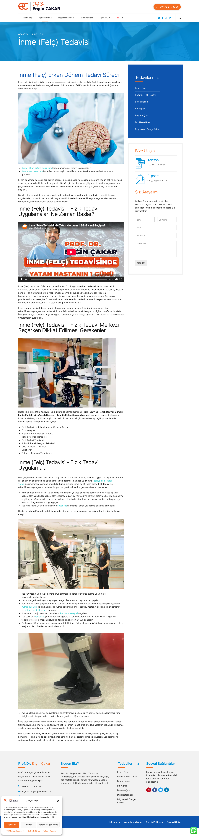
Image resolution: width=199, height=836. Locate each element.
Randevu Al (105, 17)
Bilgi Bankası (87, 17)
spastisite (62, 505)
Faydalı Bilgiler (174, 822)
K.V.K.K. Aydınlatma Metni (15, 831)
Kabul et (12, 824)
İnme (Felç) (38, 34)
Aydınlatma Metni (133, 822)
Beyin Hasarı (141, 101)
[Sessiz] (116, 279)
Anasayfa (23, 34)
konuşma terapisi (69, 613)
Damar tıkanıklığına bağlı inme (37, 168)
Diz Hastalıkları (143, 122)
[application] (71, 252)
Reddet (28, 824)
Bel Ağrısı (140, 108)
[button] (58, 800)
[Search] (180, 18)
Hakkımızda (114, 822)
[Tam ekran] (120, 279)
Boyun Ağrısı (141, 115)
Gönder (141, 262)
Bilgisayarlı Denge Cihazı (147, 129)
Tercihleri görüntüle (48, 824)
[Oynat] (21, 279)
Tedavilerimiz (45, 17)
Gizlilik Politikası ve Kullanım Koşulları (42, 831)
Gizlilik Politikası (154, 822)
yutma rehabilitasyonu (36, 610)
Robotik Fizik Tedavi (145, 95)
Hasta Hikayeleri (66, 17)
